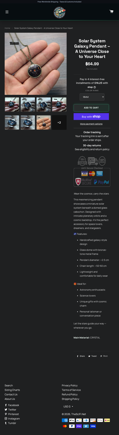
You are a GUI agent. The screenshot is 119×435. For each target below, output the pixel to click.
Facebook (13, 405)
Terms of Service (71, 390)
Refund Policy (69, 394)
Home (7, 28)
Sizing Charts (12, 390)
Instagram (14, 418)
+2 (59, 122)
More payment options (91, 123)
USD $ (67, 406)
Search (9, 385)
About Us (10, 399)
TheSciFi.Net (78, 414)
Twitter (12, 409)
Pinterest (13, 414)
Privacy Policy (69, 385)
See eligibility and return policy (92, 149)
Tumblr (12, 423)
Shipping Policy (70, 399)
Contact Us (11, 394)
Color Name (92, 90)
